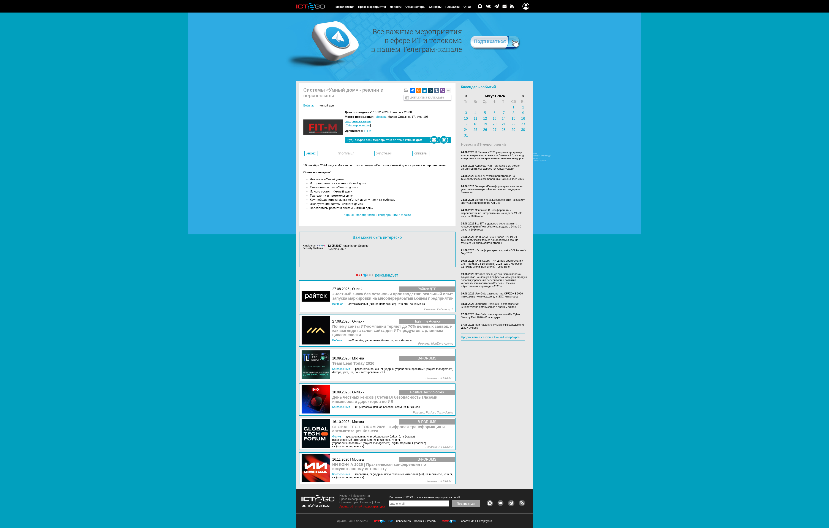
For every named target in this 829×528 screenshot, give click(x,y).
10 (466, 118)
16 (523, 118)
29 (513, 130)
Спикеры (435, 6)
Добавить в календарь (427, 97)
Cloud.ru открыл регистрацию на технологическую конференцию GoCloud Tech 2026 (492, 178)
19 (485, 124)
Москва (380, 116)
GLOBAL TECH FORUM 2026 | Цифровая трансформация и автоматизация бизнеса (388, 429)
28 (504, 130)
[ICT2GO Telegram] (496, 6)
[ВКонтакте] (412, 90)
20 (495, 124)
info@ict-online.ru (318, 505)
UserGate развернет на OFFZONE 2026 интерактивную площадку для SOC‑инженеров (492, 295)
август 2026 (494, 96)
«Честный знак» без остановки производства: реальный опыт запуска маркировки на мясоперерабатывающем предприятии (393, 296)
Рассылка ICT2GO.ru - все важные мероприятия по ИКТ (425, 497)
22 (513, 124)
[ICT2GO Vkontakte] (488, 6)
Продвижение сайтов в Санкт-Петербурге (490, 337)
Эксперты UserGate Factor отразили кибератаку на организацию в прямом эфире (490, 305)
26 (485, 130)
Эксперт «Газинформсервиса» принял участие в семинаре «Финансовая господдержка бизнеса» (491, 189)
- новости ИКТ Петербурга (475, 521)
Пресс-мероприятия (372, 6)
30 (523, 130)
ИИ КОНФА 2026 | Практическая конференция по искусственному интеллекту (379, 467)
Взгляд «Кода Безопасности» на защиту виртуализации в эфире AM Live (493, 201)
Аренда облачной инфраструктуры (362, 506)
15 (513, 118)
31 (466, 135)
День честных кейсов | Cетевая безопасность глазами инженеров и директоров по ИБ (384, 399)
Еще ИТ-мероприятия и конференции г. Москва (377, 214)
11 (475, 118)
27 (495, 130)
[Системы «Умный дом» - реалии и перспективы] (324, 127)
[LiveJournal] (430, 90)
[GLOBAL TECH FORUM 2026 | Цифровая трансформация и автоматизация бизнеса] (317, 433)
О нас (467, 6)
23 (523, 124)
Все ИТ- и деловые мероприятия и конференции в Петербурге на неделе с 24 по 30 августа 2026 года (491, 226)
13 (495, 118)
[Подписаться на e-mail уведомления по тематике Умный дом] (434, 140)
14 (504, 118)
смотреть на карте (358, 121)
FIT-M (367, 130)
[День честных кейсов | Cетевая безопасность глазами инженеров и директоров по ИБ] (317, 399)
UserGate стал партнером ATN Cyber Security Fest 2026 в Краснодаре (490, 316)
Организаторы (415, 6)
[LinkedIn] (424, 90)
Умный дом (327, 105)
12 (485, 118)
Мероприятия (344, 6)
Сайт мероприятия (358, 125)
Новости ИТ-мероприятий (483, 144)
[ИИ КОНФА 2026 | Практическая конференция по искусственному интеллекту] (317, 468)
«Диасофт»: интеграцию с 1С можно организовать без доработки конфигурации (490, 167)
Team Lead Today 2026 (353, 363)
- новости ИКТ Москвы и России (415, 521)
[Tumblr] (436, 90)
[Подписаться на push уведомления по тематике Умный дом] (444, 140)
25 (475, 130)
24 (466, 130)
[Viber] (442, 90)
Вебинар (308, 105)
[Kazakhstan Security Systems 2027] (315, 247)
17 (466, 124)
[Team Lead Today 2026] (317, 365)
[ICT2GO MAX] (480, 6)
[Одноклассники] (418, 90)
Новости (396, 6)
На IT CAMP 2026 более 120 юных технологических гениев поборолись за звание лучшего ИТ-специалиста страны (489, 240)
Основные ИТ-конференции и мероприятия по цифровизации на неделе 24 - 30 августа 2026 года (491, 213)
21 (504, 124)
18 (475, 124)
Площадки (452, 6)
